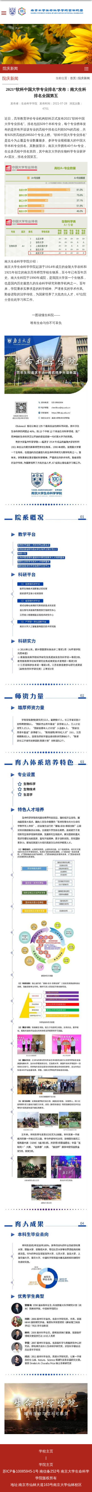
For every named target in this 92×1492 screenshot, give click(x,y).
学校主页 (46, 1451)
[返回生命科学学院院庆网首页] (46, 12)
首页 (73, 78)
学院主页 (46, 1465)
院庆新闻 (84, 78)
